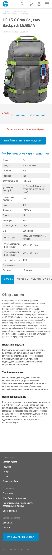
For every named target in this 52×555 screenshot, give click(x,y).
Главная (6, 12)
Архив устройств (10, 481)
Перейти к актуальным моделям (22, 140)
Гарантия (7, 466)
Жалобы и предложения (14, 498)
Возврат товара (10, 461)
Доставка (7, 522)
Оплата (6, 527)
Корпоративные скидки (20, 536)
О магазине (8, 493)
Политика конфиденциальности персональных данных (18, 504)
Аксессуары (22, 12)
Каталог (13, 12)
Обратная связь (10, 510)
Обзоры (6, 471)
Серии (5, 476)
